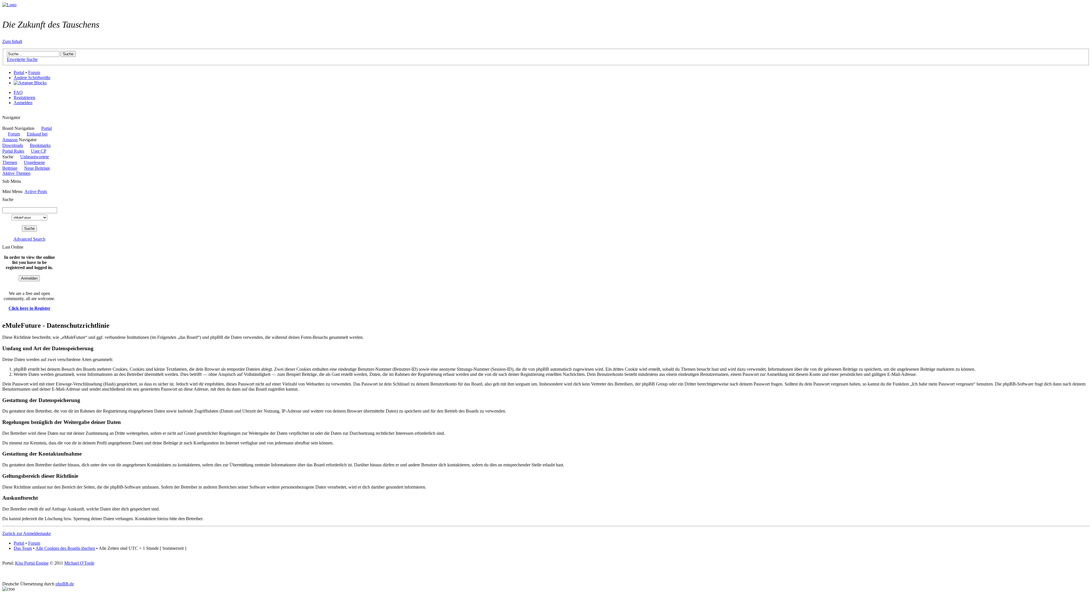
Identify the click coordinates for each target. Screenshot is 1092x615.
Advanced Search (29, 239)
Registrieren (24, 97)
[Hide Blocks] (4, 112)
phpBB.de (64, 583)
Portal (19, 72)
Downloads (12, 145)
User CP (38, 151)
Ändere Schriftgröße (32, 77)
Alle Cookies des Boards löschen (65, 548)
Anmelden (23, 102)
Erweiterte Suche (22, 59)
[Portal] (9, 4)
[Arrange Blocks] (30, 82)
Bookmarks (40, 145)
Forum (34, 72)
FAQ (18, 92)
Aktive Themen (16, 173)
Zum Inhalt (12, 41)
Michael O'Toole (79, 563)
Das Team (23, 548)
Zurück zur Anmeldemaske (26, 533)
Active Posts (35, 191)
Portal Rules (13, 151)
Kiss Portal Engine (32, 563)
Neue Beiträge (37, 168)
